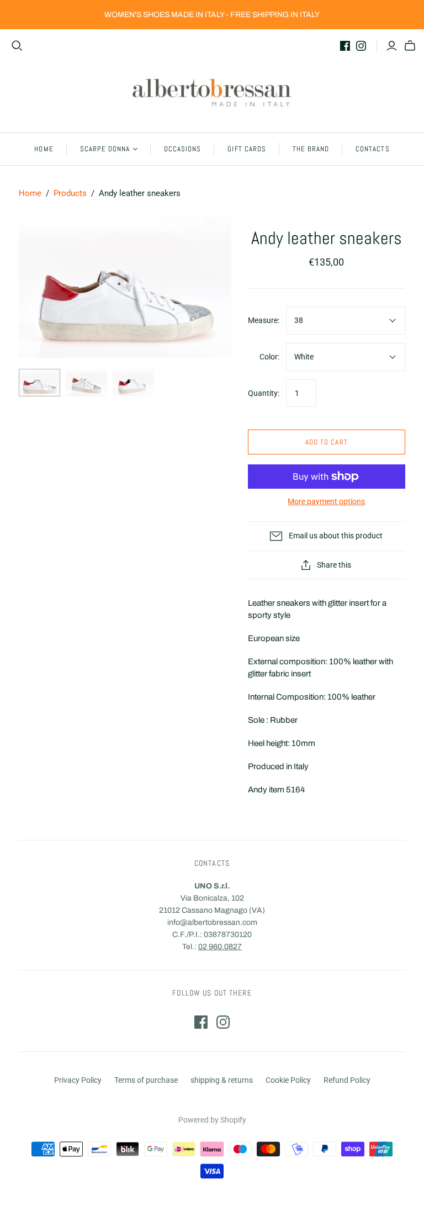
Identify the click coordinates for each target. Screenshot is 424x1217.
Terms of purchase (146, 1080)
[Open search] (17, 45)
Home (43, 149)
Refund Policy (347, 1080)
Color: (269, 356)
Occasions (182, 149)
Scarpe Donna (105, 149)
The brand (311, 149)
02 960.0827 (220, 947)
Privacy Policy (78, 1080)
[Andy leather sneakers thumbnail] (39, 382)
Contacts (372, 149)
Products (70, 193)
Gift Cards (246, 149)
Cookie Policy (288, 1080)
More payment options (326, 501)
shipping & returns (221, 1080)
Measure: (263, 320)
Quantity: (263, 393)
